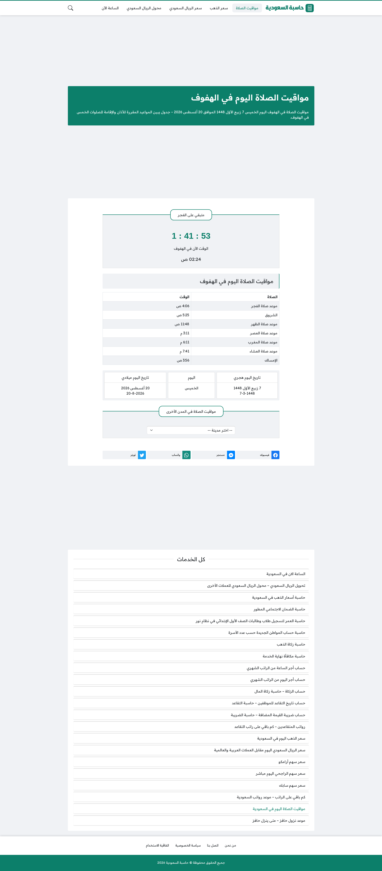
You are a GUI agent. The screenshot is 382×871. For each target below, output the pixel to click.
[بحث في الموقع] (70, 8)
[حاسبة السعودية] (289, 8)
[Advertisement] (191, 50)
